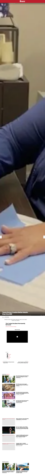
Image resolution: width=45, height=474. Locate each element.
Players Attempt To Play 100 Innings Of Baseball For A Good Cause (22, 419)
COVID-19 (12, 319)
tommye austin (18, 320)
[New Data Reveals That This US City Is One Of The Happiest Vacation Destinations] (8, 379)
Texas (15, 320)
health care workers (17, 319)
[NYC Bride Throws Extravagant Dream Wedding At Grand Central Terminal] (8, 387)
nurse (23, 319)
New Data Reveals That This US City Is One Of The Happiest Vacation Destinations (22, 376)
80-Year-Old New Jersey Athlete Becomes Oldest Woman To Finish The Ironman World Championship (22, 427)
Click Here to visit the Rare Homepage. (11, 326)
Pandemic (26, 319)
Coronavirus (9, 319)
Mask (20, 319)
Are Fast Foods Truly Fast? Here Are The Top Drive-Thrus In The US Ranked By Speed (22, 401)
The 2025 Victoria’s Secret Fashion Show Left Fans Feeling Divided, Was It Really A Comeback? (22, 393)
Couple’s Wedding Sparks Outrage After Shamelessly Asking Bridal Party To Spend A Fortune (22, 436)
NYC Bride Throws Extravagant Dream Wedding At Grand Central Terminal (22, 385)
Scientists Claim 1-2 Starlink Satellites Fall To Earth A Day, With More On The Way (22, 444)
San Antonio (13, 320)
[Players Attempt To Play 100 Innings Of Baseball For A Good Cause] (8, 421)
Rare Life (7, 374)
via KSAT (41, 315)
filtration (14, 319)
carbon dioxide (6, 319)
